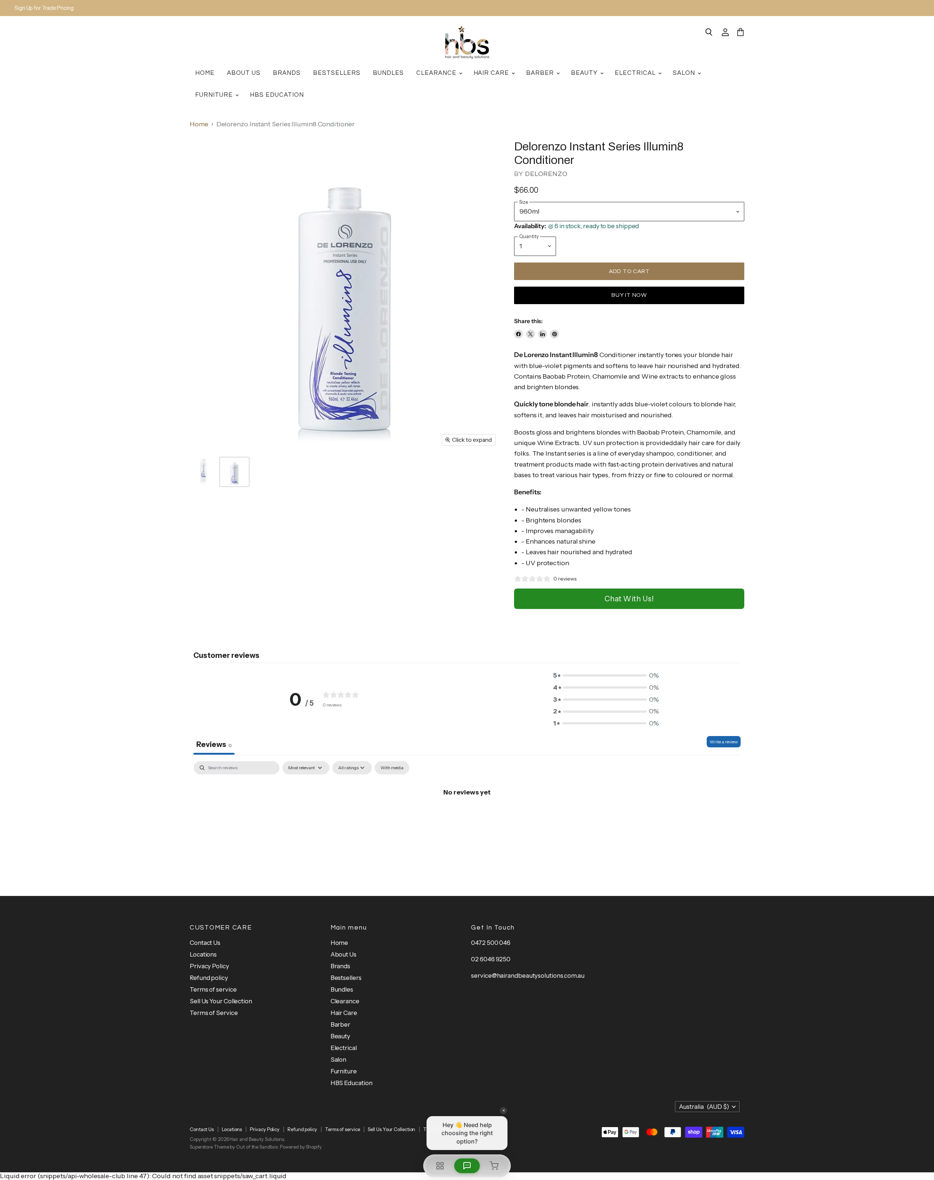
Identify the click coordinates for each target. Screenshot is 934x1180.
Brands (287, 73)
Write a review (724, 741)
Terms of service (213, 989)
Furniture (215, 95)
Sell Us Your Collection (221, 1001)
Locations (203, 954)
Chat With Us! (629, 598)
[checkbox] (392, 767)
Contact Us (205, 942)
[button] (606, 675)
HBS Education (277, 95)
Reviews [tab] (214, 744)
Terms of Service (214, 1012)
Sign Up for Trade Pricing (44, 8)
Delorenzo (546, 174)
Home (205, 73)
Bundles (388, 73)
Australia (704, 1106)
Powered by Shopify (300, 1147)
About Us (243, 73)
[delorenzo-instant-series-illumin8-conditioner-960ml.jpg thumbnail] (234, 471)
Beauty (585, 73)
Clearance (437, 73)
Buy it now (629, 295)
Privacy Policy (209, 966)
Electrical (636, 73)
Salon (685, 73)
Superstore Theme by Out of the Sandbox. (234, 1147)
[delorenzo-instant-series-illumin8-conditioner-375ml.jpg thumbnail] (203, 471)
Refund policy (209, 977)
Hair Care (492, 73)
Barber (541, 73)
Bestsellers (336, 73)
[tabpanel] (467, 816)
